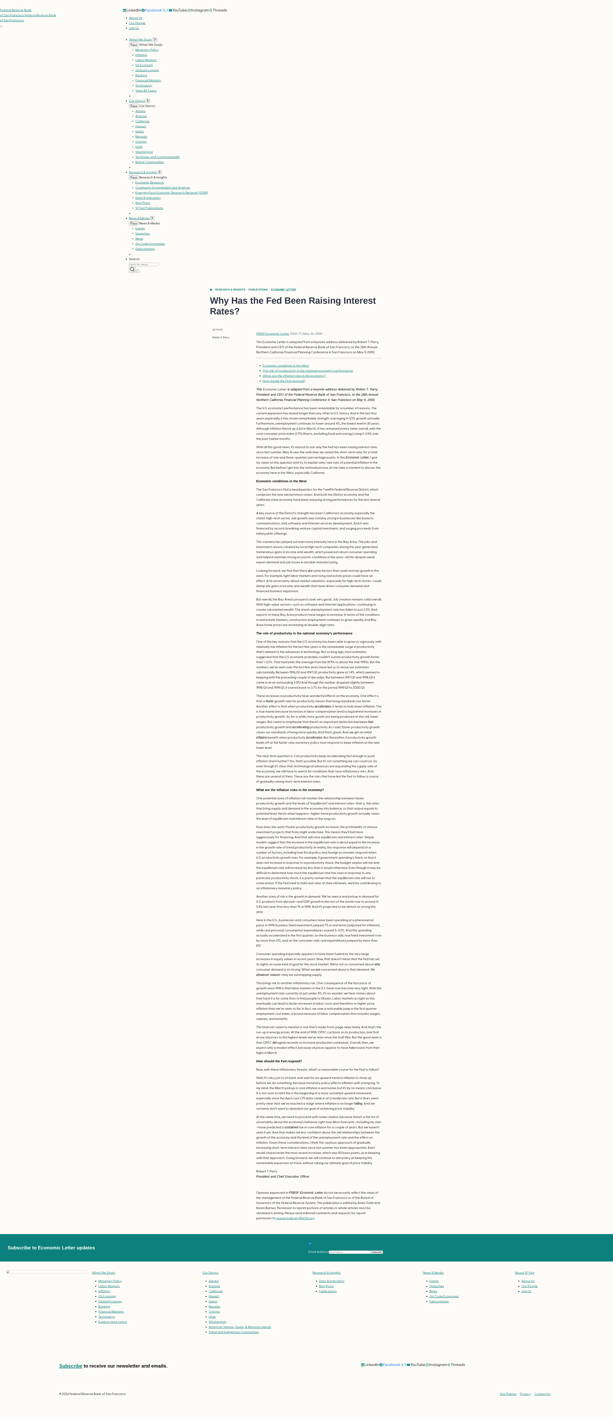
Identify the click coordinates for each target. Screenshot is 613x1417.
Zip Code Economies (150, 244)
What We (103, 1273)
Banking (141, 75)
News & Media (139, 218)
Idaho (139, 131)
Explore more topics (112, 1322)
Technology (143, 86)
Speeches (142, 234)
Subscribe (70, 1366)
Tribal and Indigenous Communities (234, 1332)
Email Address (318, 1252)
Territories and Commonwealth (157, 157)
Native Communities (149, 162)
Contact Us (542, 1394)
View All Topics (146, 91)
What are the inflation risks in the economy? (294, 376)
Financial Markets (148, 80)
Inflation (141, 55)
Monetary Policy (147, 50)
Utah (138, 147)
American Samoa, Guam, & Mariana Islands (240, 1327)
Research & (327, 1273)
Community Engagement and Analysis (162, 188)
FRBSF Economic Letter (272, 334)
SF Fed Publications (149, 208)
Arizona (141, 116)
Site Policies (508, 1394)
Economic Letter (283, 289)
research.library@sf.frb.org (295, 1218)
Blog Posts (142, 203)
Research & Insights (143, 172)
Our (210, 1273)
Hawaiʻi (140, 126)
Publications (258, 289)
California (142, 121)
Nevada (141, 137)
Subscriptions (439, 1301)
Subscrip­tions (145, 249)
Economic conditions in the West (286, 366)
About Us (135, 18)
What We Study (140, 40)
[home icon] (211, 289)
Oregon (141, 142)
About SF (524, 1273)
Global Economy (147, 70)
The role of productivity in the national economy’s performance (308, 371)
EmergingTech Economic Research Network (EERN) (171, 193)
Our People (137, 23)
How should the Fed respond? (284, 381)
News (139, 239)
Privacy (525, 1394)
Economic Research (149, 183)
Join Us (134, 28)
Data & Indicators (148, 198)
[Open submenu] (155, 39)
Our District (137, 101)
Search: (134, 259)
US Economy (144, 65)
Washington (144, 152)
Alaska (140, 111)
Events (140, 228)
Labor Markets (146, 60)
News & (433, 1273)
